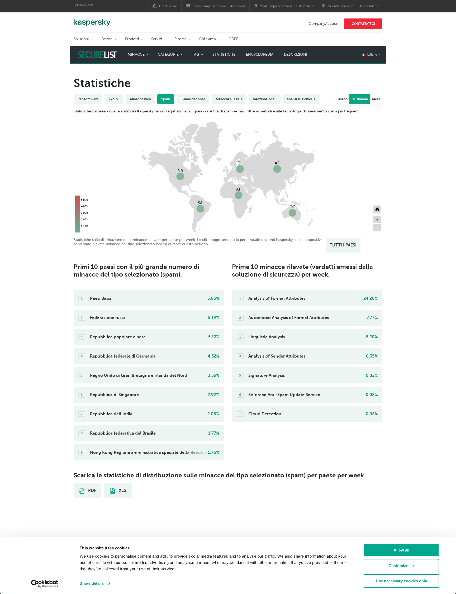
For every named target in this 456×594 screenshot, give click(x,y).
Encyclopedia (259, 54)
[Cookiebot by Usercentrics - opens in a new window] (45, 584)
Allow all (401, 550)
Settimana (360, 99)
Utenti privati (168, 6)
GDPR (234, 39)
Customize (398, 565)
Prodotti (132, 39)
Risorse (180, 39)
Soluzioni (81, 39)
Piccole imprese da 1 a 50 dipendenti (219, 6)
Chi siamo (207, 39)
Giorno (342, 99)
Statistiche (223, 54)
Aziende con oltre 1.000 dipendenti (353, 6)
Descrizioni (295, 54)
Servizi (156, 39)
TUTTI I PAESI (343, 245)
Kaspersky (92, 19)
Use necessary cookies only (401, 581)
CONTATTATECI (363, 24)
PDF (91, 490)
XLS (122, 490)
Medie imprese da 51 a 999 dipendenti (287, 6)
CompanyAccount (324, 24)
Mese (376, 99)
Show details (92, 583)
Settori (106, 39)
